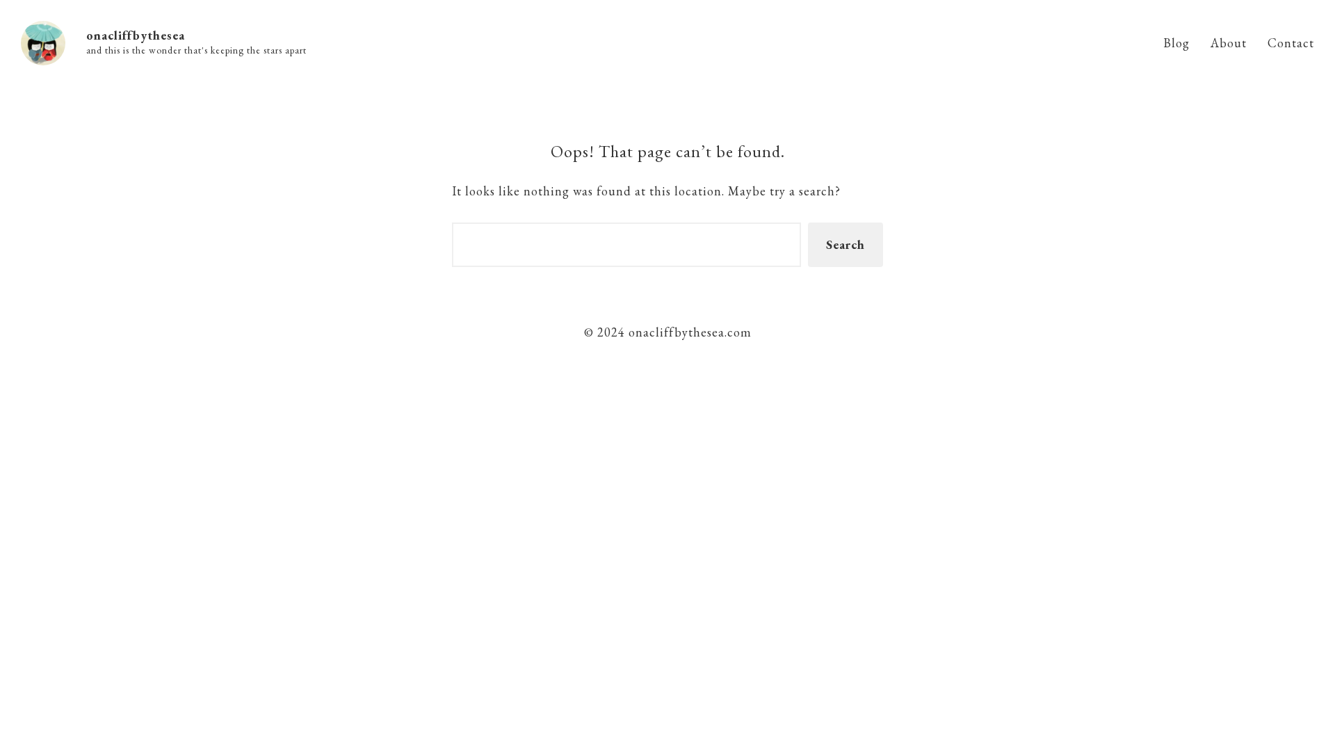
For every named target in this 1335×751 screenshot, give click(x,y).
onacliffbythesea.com (688, 332)
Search (845, 244)
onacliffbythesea (135, 35)
